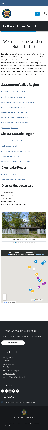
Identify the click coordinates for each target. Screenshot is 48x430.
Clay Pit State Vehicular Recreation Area (14, 123)
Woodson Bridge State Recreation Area (14, 117)
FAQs (5, 423)
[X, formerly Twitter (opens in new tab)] (6, 391)
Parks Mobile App (11, 370)
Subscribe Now (16, 343)
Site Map (20, 426)
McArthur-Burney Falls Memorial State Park (15, 151)
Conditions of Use (15, 423)
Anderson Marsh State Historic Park (13, 180)
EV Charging (8, 364)
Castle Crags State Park (9, 146)
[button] (13, 243)
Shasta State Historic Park (10, 156)
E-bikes (6, 360)
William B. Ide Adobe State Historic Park (14, 112)
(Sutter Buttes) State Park (9, 128)
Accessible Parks (10, 426)
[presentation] (4, 227)
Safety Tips (8, 357)
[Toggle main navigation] (37, 14)
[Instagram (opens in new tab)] (13, 391)
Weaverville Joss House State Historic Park (15, 161)
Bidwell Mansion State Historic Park (13, 92)
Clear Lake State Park (8, 175)
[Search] (44, 13)
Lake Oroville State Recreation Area (13, 107)
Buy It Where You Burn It (14, 376)
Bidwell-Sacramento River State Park (13, 97)
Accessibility (37, 423)
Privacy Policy (27, 423)
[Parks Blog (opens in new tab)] (17, 391)
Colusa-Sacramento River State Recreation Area (17, 102)
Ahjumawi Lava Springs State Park (12, 141)
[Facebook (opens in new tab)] (2, 391)
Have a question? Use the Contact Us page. (21, 402)
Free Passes (8, 367)
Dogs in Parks (9, 373)
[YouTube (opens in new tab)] (10, 391)
